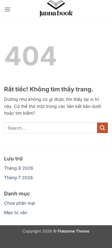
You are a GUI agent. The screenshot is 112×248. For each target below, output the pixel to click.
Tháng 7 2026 (18, 177)
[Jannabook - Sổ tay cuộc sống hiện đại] (56, 9)
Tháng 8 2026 (18, 168)
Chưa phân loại (19, 203)
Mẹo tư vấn (15, 212)
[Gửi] (102, 128)
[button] (7, 9)
